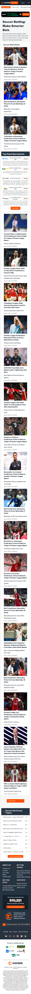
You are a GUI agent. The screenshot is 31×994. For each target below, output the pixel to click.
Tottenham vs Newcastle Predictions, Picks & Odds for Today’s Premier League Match (15, 138)
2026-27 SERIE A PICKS (10, 840)
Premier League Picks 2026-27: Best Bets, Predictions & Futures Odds (14, 271)
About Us (7, 865)
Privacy (15, 931)
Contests (21, 880)
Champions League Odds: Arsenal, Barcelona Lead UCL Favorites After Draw (14, 305)
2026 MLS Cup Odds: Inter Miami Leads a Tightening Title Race (15, 370)
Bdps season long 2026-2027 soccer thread (15, 828)
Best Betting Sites (26, 7)
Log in (23, 2)
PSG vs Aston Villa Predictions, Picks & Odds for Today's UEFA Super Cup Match (15, 786)
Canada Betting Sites (9, 886)
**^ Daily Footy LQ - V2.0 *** (11, 836)
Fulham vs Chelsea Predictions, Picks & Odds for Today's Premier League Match (15, 439)
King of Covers (22, 885)
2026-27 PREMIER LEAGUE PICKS (12, 832)
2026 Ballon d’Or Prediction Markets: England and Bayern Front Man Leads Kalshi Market (15, 645)
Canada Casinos (8, 888)
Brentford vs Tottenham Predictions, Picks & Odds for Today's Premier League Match (15, 543)
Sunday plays (7, 848)
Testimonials (7, 877)
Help (10, 931)
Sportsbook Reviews (23, 871)
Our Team (6, 872)
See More (15, 208)
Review (26, 158)
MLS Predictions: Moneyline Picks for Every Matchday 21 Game (14, 511)
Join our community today (15, 907)
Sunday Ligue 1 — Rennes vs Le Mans (14, 851)
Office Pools (21, 887)
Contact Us (6, 868)
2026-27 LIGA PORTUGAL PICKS (12, 821)
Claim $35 (25, 14)
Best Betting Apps (8, 890)
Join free (14, 2)
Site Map (5, 931)
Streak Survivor (22, 883)
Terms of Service (23, 931)
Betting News (6, 7)
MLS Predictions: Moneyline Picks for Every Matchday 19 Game (14, 680)
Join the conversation (15, 856)
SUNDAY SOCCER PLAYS (10, 844)
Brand (4, 874)
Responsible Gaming (23, 877)
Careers (5, 870)
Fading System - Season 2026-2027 (13, 817)
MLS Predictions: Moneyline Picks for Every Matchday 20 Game (14, 610)
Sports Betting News (23, 873)
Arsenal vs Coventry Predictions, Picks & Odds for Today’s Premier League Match (15, 576)
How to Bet (16, 7)
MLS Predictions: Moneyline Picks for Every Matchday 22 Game (14, 104)
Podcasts (20, 875)
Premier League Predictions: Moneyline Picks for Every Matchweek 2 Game (14, 338)
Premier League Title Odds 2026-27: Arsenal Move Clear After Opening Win (15, 405)
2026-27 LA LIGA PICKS (10, 824)
